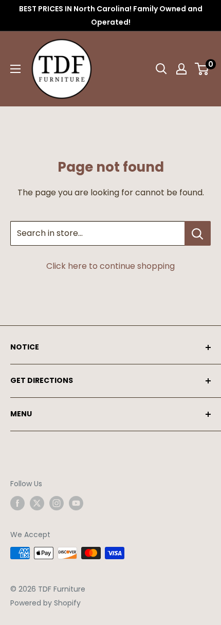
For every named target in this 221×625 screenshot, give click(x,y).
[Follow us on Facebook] (17, 503)
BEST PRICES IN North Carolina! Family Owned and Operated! (110, 15)
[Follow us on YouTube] (76, 503)
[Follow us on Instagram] (56, 503)
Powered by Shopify (45, 603)
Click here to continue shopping (110, 266)
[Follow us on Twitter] (37, 503)
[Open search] (161, 69)
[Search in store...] (198, 233)
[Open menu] (15, 69)
